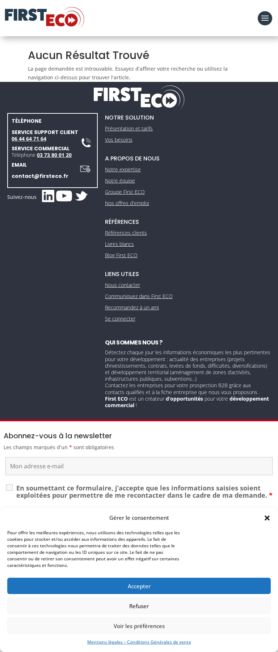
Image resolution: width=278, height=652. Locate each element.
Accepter (139, 586)
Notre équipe (120, 180)
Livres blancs (119, 244)
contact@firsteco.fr (40, 176)
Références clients (126, 232)
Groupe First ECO (125, 191)
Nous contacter (122, 284)
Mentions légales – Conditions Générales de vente (139, 642)
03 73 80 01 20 (54, 154)
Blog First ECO (121, 255)
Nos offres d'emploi (127, 203)
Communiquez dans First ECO (139, 296)
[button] (267, 518)
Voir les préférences (139, 626)
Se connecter (120, 318)
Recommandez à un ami (132, 307)
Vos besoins (118, 139)
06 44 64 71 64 (29, 138)
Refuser (139, 606)
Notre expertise (123, 169)
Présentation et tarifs (129, 128)
